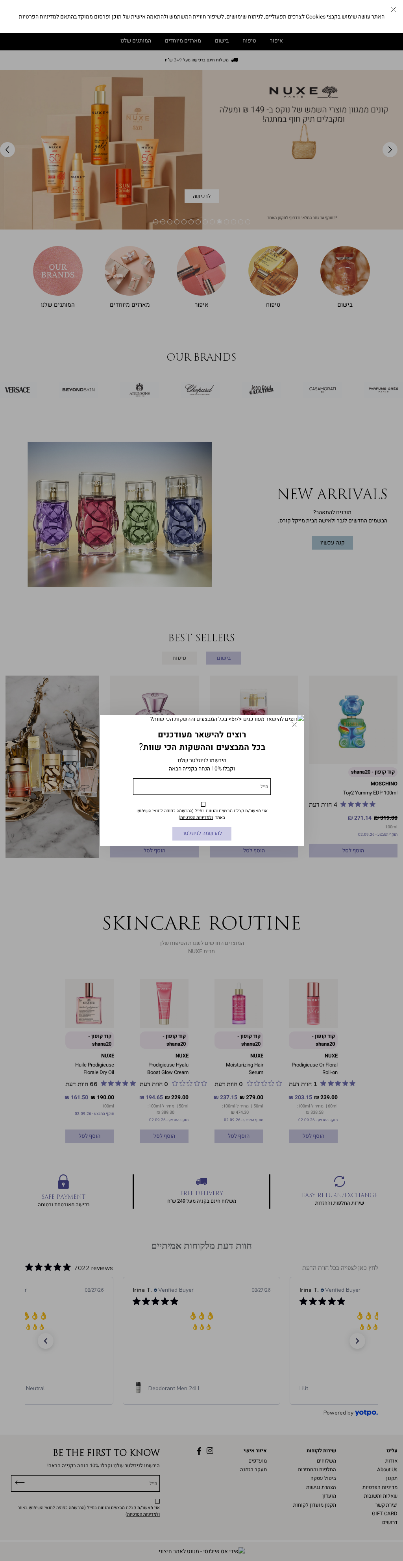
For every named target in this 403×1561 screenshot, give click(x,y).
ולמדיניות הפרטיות (196, 817)
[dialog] (201, 780)
